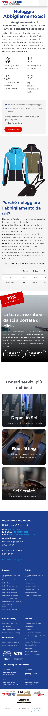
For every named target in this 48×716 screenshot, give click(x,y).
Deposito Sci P (30, 623)
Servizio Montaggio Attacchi (35, 636)
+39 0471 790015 (20, 532)
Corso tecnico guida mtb (11, 629)
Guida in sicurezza (31, 592)
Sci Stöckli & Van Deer (9, 598)
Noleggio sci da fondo (10, 592)
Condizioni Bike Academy (11, 633)
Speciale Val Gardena (32, 651)
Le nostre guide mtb (9, 623)
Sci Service (28, 629)
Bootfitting (29, 626)
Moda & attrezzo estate (10, 645)
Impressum (20, 711)
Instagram (17, 560)
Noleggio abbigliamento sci (12, 601)
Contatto (37, 711)
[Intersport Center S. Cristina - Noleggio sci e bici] (35, 672)
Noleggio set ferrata (32, 589)
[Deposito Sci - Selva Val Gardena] (24, 410)
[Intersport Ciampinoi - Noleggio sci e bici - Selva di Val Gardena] (35, 682)
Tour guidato (6, 626)
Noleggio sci (6, 583)
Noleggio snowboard (9, 586)
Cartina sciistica (30, 645)
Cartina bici (29, 648)
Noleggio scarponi (8, 589)
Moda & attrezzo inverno (10, 642)
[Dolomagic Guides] (24, 693)
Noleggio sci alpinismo (10, 595)
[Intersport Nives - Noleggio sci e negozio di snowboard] (13, 682)
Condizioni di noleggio (10, 609)
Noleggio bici (29, 583)
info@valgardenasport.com (22, 534)
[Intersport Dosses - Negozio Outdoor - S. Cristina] (13, 672)
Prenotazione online (9, 580)
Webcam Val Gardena (32, 642)
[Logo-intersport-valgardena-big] (12, 1)
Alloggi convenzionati (32, 654)
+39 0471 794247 (16, 530)
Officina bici (29, 639)
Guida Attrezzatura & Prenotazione (9, 605)
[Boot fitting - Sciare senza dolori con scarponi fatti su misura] (24, 447)
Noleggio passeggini (32, 586)
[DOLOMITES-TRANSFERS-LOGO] (24, 699)
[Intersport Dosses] (9, 693)
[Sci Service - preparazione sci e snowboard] (24, 483)
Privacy (29, 711)
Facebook (6, 560)
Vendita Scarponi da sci (33, 633)
